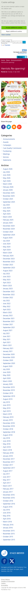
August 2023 (7, 271)
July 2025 (6, 205)
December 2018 (9, 423)
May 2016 (6, 516)
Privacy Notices (5, 579)
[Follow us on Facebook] (4, 561)
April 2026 (7, 181)
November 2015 (9, 534)
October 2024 (8, 232)
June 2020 (6, 372)
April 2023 (7, 283)
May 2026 (6, 178)
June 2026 (6, 175)
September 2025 (9, 202)
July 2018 (6, 438)
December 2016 (9, 495)
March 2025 (7, 217)
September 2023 (9, 268)
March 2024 (7, 253)
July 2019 (6, 402)
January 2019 (8, 420)
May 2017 (6, 480)
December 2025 (9, 193)
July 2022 (6, 301)
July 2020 (6, 369)
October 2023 (8, 265)
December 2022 (9, 291)
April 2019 (7, 411)
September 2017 (9, 468)
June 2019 (6, 405)
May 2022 (6, 306)
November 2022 (9, 295)
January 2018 (8, 456)
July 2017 (6, 474)
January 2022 (8, 315)
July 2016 (6, 510)
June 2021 (6, 336)
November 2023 (9, 262)
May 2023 (6, 280)
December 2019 (9, 387)
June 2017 (6, 477)
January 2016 (8, 528)
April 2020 (7, 378)
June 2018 (6, 441)
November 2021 (9, 321)
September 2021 (9, 327)
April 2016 (7, 519)
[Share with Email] (14, 127)
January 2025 (8, 223)
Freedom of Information (8, 581)
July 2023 (6, 274)
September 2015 (9, 540)
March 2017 (7, 486)
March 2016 (7, 522)
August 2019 (7, 399)
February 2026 (8, 187)
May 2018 (6, 444)
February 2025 (8, 220)
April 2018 (7, 447)
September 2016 (9, 504)
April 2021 (7, 342)
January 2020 (8, 384)
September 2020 (9, 363)
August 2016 (7, 507)
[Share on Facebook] (3, 127)
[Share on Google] (19, 127)
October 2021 (8, 324)
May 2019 (6, 408)
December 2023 (9, 259)
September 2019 (9, 396)
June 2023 (6, 277)
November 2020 (9, 357)
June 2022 (6, 303)
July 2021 (6, 333)
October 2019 (8, 393)
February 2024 (8, 256)
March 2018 (7, 450)
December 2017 (9, 459)
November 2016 (9, 498)
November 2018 (9, 426)
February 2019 (8, 417)
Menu (20, 57)
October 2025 (8, 199)
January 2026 (8, 190)
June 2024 (6, 244)
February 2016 (8, 525)
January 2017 (8, 492)
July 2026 (6, 172)
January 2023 (8, 289)
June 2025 (6, 208)
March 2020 (7, 381)
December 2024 (9, 226)
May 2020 (6, 375)
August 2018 (7, 435)
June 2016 (6, 513)
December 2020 (9, 354)
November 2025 (9, 196)
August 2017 (7, 471)
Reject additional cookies (14, 31)
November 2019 (9, 390)
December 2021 (9, 318)
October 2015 (8, 537)
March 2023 (7, 286)
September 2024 (9, 235)
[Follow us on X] (12, 561)
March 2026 (7, 184)
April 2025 (7, 214)
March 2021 (7, 345)
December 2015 (9, 531)
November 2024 (9, 229)
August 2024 (7, 238)
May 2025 (6, 211)
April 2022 (7, 309)
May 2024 (6, 247)
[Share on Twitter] (8, 127)
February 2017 (8, 489)
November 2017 (9, 462)
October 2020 (8, 360)
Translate (7, 45)
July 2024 (6, 241)
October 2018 (8, 429)
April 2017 (7, 483)
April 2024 (7, 250)
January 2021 (8, 351)
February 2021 (8, 348)
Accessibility (4, 585)
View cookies (5, 35)
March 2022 (7, 312)
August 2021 (7, 330)
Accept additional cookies (14, 27)
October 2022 (8, 297)
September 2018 (9, 432)
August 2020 (7, 366)
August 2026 (7, 169)
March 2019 (7, 414)
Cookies (3, 583)
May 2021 (6, 339)
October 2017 (8, 465)
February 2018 (8, 453)
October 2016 (8, 501)
